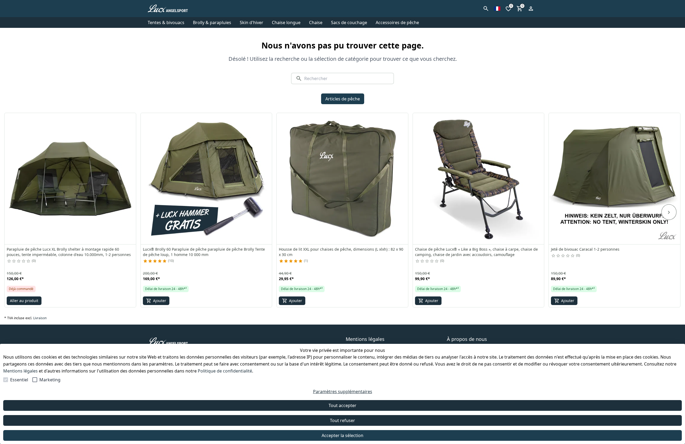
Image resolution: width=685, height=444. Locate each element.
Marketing (49, 380)
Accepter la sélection (342, 435)
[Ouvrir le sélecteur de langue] (497, 8)
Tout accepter (342, 405)
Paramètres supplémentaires (342, 391)
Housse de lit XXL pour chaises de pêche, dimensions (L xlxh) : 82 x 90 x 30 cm (341, 252)
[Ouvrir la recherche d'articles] (486, 8)
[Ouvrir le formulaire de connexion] (531, 8)
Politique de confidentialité (225, 371)
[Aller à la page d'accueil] (173, 8)
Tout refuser (342, 420)
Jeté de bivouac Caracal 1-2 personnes (585, 249)
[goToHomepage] (239, 341)
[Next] (668, 212)
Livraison (40, 318)
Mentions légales (20, 371)
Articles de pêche (342, 99)
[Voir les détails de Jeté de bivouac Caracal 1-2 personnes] (614, 178)
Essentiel (19, 380)
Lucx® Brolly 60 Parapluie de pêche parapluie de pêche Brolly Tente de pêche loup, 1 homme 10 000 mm (204, 252)
